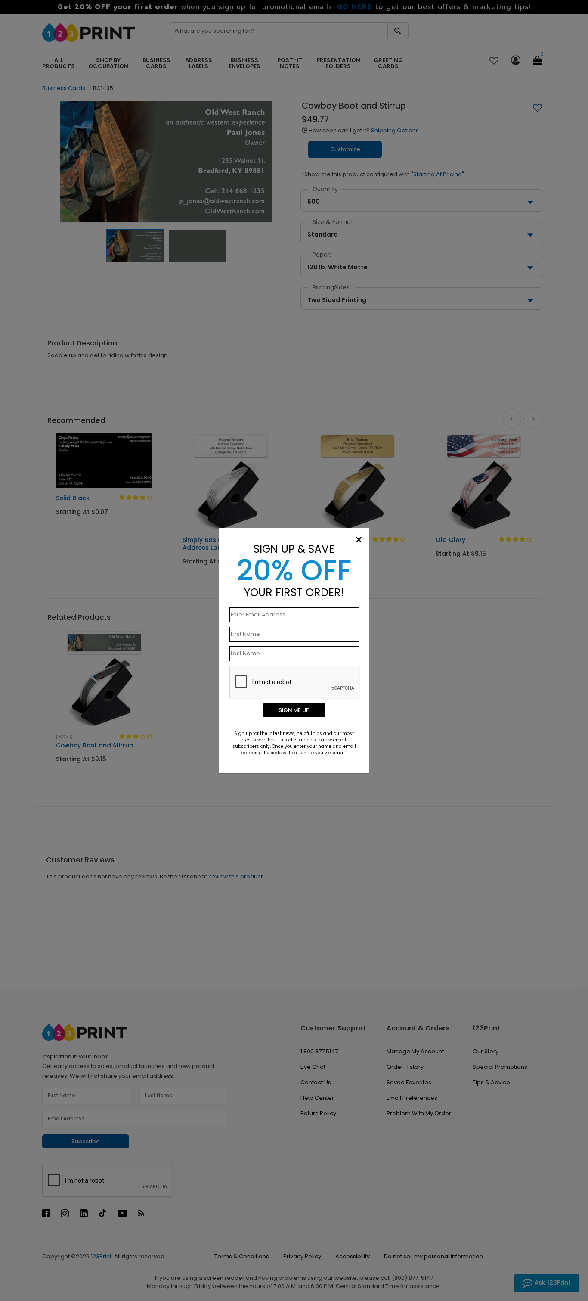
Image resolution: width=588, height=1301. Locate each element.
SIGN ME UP (294, 710)
